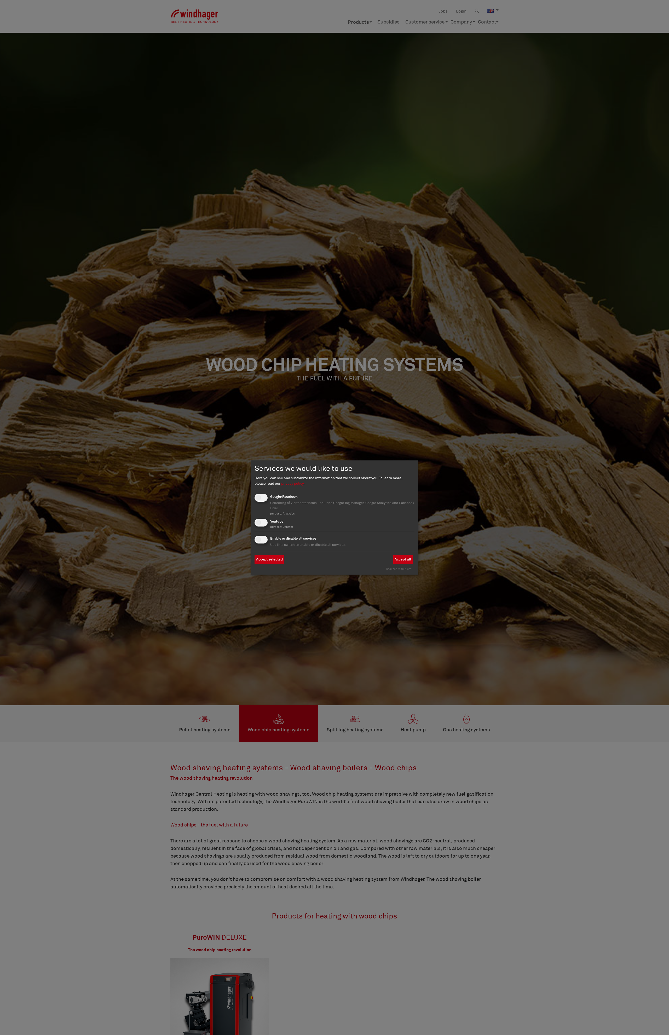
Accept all (403, 559)
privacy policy (292, 483)
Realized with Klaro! (399, 569)
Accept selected (269, 559)
